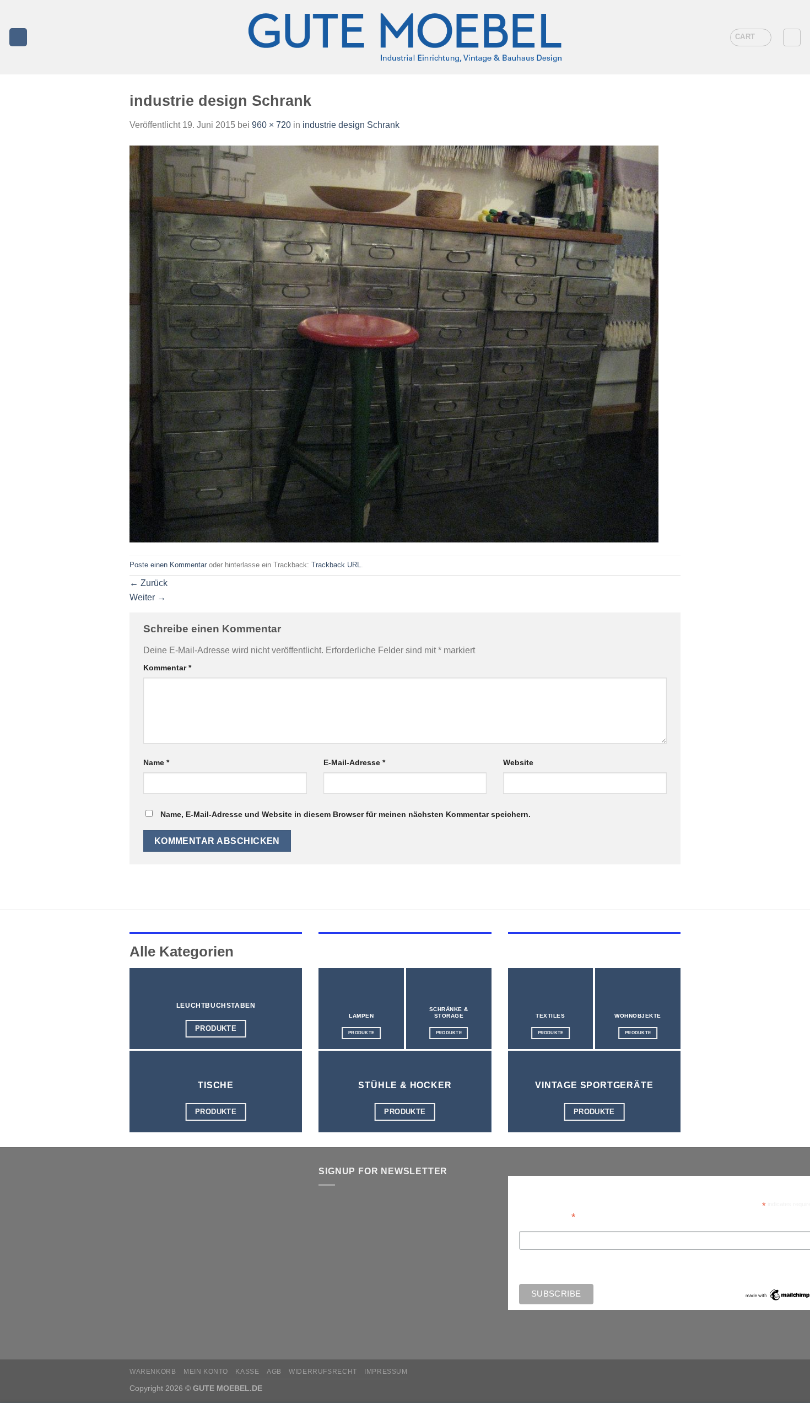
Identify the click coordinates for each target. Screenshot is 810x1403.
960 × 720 (271, 125)
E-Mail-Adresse (354, 762)
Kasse (247, 1371)
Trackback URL (336, 565)
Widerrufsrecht (323, 1371)
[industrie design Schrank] (393, 343)
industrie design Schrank (351, 125)
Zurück (148, 583)
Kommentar (167, 667)
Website (518, 762)
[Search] (792, 37)
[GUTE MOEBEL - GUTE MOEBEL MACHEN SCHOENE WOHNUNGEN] (405, 37)
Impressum (386, 1371)
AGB (274, 1371)
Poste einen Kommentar (168, 565)
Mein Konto (205, 1371)
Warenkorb (152, 1371)
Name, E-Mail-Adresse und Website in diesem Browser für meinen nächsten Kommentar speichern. (345, 814)
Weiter (147, 597)
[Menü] (18, 37)
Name (156, 762)
